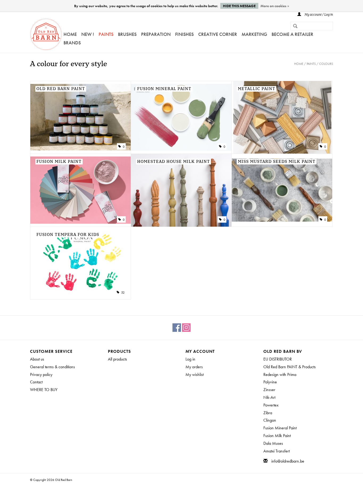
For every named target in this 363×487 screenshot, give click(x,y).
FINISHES (184, 34)
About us (37, 359)
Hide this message (239, 5)
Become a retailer (292, 34)
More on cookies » (274, 5)
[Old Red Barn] (46, 34)
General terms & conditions (52, 367)
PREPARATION (156, 34)
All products (117, 359)
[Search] (293, 26)
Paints (106, 34)
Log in (190, 359)
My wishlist (194, 374)
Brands (72, 43)
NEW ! (87, 34)
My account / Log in (318, 14)
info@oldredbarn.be (287, 461)
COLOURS (326, 64)
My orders (194, 367)
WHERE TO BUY (43, 389)
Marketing (254, 34)
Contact (36, 382)
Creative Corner (217, 34)
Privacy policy (41, 374)
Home (70, 34)
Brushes (127, 34)
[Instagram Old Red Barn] (186, 327)
